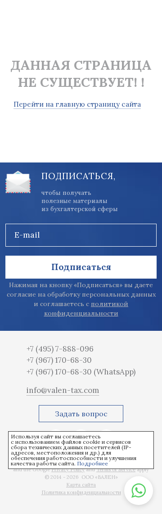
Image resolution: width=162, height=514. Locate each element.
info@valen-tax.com (63, 390)
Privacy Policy (68, 469)
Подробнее (92, 463)
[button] (138, 490)
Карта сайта (81, 485)
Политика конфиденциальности (81, 492)
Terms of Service (115, 469)
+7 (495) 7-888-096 (60, 349)
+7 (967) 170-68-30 (59, 360)
